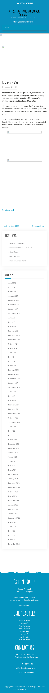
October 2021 (13, 453)
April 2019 (11, 535)
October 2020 (13, 492)
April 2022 (11, 435)
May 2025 (11, 322)
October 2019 (13, 513)
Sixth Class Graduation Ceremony (20, 248)
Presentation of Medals (17, 243)
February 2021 (13, 474)
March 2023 (12, 400)
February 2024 (13, 370)
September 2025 (14, 313)
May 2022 (11, 431)
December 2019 (13, 509)
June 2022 (12, 426)
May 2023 (11, 396)
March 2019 (12, 540)
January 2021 (13, 479)
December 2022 (14, 409)
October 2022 (13, 418)
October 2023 (13, 383)
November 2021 (14, 448)
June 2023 (12, 392)
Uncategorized (8, 210)
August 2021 (12, 457)
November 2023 (14, 379)
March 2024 (12, 366)
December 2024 (14, 335)
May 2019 (11, 531)
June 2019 (12, 527)
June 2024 (12, 353)
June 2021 (12, 461)
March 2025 (12, 326)
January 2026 (13, 296)
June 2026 (12, 283)
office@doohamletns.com (26, 668)
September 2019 (14, 518)
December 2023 (13, 374)
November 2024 (14, 339)
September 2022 (14, 422)
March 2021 (12, 470)
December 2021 (13, 444)
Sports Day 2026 (14, 256)
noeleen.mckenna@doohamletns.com (24, 600)
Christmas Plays (39, 226)
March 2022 (12, 440)
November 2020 (14, 487)
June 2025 (12, 318)
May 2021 (11, 466)
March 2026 (12, 292)
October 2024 (13, 344)
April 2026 (11, 287)
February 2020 (13, 500)
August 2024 (12, 348)
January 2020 (13, 505)
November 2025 (14, 305)
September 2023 (14, 387)
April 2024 (11, 361)
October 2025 (13, 309)
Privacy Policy (24, 605)
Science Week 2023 (10, 226)
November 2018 (14, 544)
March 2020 (12, 496)
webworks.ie (31, 689)
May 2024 (11, 357)
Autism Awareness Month (17, 261)
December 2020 (14, 483)
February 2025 (13, 331)
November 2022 (14, 413)
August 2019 (12, 522)
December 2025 (13, 300)
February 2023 (13, 405)
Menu (7, 27)
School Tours (13, 252)
